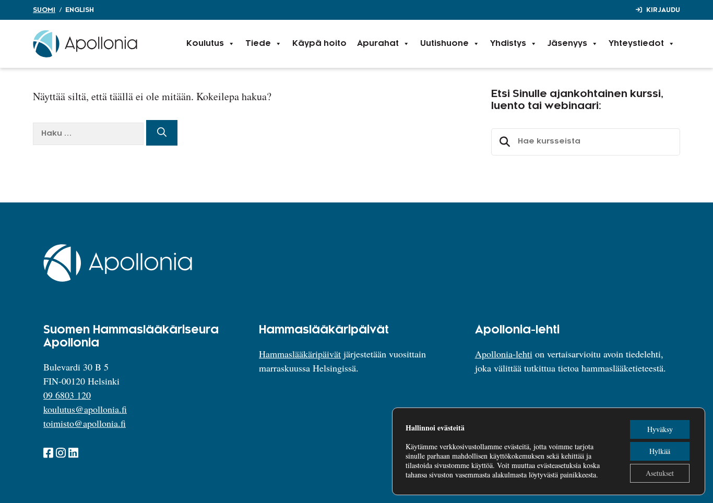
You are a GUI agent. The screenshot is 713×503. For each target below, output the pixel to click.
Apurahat (378, 43)
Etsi (503, 141)
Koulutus (205, 43)
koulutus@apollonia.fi (85, 409)
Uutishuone (444, 43)
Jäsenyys (567, 43)
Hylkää (659, 451)
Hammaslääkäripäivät (300, 354)
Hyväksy (660, 429)
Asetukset (660, 473)
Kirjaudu (663, 10)
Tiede (258, 43)
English (79, 10)
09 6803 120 (67, 395)
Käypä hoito (319, 43)
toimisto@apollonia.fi (84, 423)
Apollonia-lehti (503, 354)
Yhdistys (508, 43)
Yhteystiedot (636, 43)
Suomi (44, 10)
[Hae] (161, 133)
